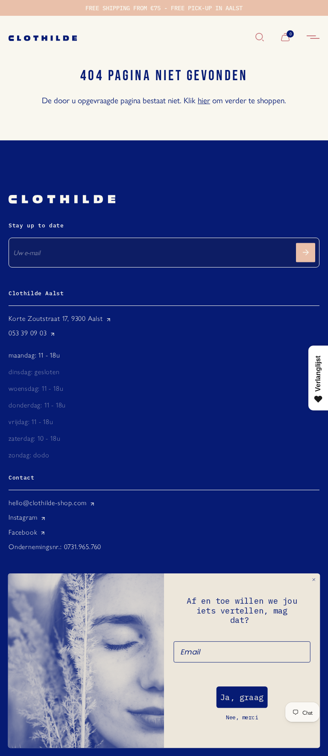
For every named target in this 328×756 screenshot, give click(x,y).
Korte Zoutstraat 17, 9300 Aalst (56, 318)
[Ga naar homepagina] (128, 37)
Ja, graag (242, 697)
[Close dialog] (314, 580)
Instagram (23, 517)
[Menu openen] (313, 37)
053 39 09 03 (28, 333)
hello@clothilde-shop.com (48, 503)
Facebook (23, 532)
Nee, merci (242, 717)
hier (204, 100)
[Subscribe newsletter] (305, 252)
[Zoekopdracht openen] (259, 37)
